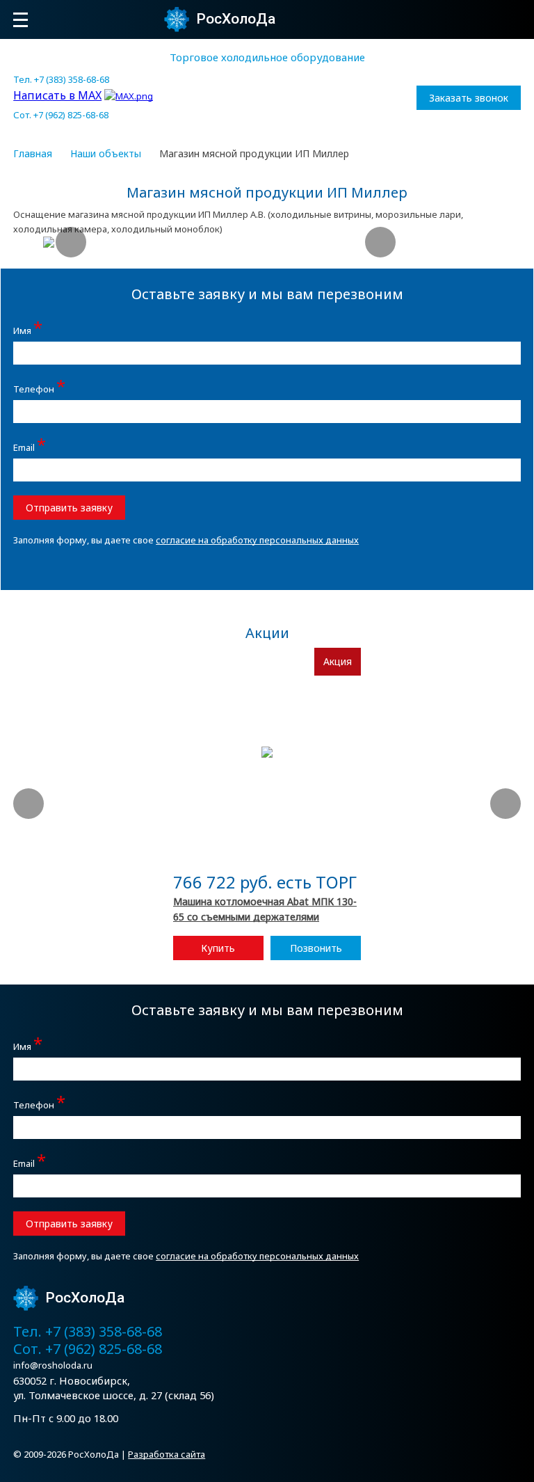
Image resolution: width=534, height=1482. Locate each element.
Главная (32, 154)
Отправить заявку (69, 507)
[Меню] (20, 20)
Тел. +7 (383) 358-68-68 (61, 79)
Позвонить (316, 948)
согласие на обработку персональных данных (257, 540)
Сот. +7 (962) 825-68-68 (60, 115)
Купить (218, 948)
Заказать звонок (468, 97)
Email (29, 445)
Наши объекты (105, 154)
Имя (27, 328)
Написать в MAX (57, 95)
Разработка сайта (166, 1454)
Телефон (39, 387)
